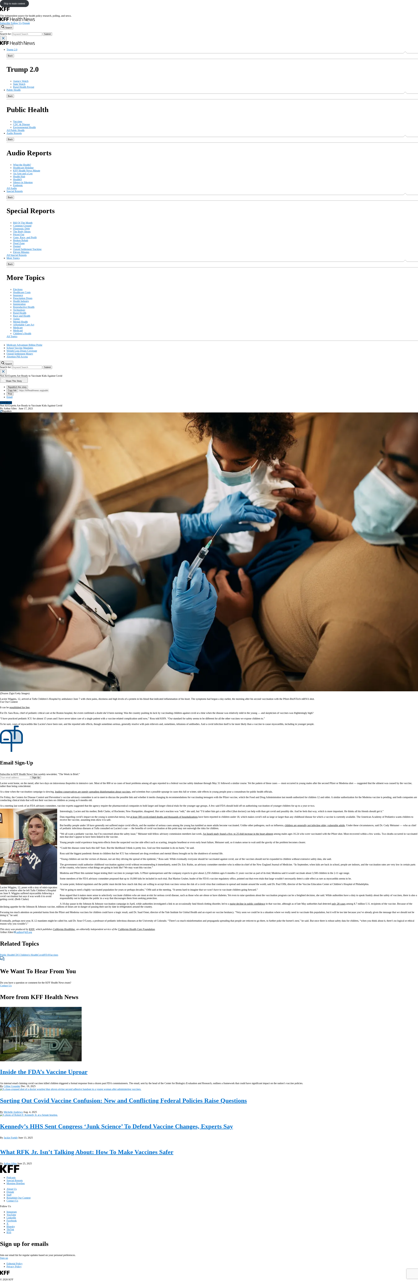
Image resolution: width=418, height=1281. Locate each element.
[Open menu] (1, 31)
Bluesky (11, 1226)
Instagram (12, 1211)
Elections (18, 289)
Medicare (18, 327)
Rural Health (19, 313)
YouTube (11, 1214)
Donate (26, 23)
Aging (16, 318)
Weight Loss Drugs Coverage (22, 350)
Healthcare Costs (22, 292)
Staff (9, 1194)
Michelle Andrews (13, 1112)
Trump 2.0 (12, 49)
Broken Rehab (20, 240)
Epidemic (18, 185)
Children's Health (29, 954)
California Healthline (64, 929)
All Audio (12, 188)
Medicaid (18, 330)
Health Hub (19, 176)
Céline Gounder (12, 1086)
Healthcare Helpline (23, 167)
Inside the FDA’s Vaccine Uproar (44, 1071)
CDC (17, 954)
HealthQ (17, 179)
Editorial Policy (15, 1263)
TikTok (10, 1229)
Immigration (19, 304)
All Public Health (15, 130)
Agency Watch (20, 81)
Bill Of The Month (22, 222)
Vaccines (17, 121)
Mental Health (20, 321)
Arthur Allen (10, 408)
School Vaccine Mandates (20, 347)
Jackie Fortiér (11, 1137)
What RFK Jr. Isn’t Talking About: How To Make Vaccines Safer (86, 1152)
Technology (19, 310)
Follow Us (16, 23)
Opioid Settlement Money (20, 353)
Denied (17, 246)
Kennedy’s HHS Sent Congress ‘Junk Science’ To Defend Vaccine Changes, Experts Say (116, 1126)
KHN (31, 929)
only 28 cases (339, 903)
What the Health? (22, 164)
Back (10, 56)
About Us (12, 1189)
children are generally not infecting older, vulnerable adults (315, 825)
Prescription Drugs (22, 298)
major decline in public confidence (247, 903)
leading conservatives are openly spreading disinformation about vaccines (92, 791)
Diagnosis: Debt (21, 228)
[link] (6, 411)
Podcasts (11, 1177)
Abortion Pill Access (17, 356)
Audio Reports (14, 133)
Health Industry (21, 301)
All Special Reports (17, 255)
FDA (46, 954)
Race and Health (21, 315)
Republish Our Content (19, 1197)
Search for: (6, 34)
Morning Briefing (16, 1183)
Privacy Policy (14, 1266)
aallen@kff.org (24, 932)
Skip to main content (14, 3)
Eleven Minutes (21, 252)
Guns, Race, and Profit (25, 237)
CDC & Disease (21, 124)
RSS (9, 1232)
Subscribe (5, 23)
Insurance (18, 295)
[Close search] (3, 38)
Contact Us (6, 985)
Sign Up (36, 777)
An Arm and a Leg (22, 173)
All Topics (12, 336)
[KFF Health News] (17, 20)
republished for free (19, 707)
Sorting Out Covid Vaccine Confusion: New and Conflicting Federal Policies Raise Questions (123, 1100)
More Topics (13, 258)
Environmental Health (24, 127)
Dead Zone (19, 243)
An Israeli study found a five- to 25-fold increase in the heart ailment (238, 833)
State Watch (19, 84)
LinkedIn (11, 1217)
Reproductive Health (23, 307)
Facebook (12, 1220)
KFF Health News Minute (26, 170)
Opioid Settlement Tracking (27, 249)
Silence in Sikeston (23, 182)
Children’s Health (22, 333)
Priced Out (18, 234)
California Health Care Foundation (136, 929)
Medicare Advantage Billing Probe (24, 345)
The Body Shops (22, 231)
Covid (41, 954)
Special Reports (15, 191)
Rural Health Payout (23, 87)
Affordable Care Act (23, 324)
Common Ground (22, 225)
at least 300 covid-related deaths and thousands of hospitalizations (164, 816)
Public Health (14, 90)
